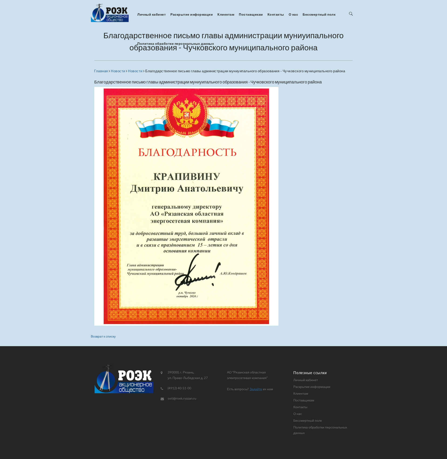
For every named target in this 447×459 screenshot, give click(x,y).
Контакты (276, 14)
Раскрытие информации (191, 14)
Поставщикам (251, 14)
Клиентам (225, 14)
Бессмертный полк (319, 14)
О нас (293, 14)
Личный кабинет (151, 14)
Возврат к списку (103, 336)
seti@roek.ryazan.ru (182, 398)
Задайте (256, 389)
